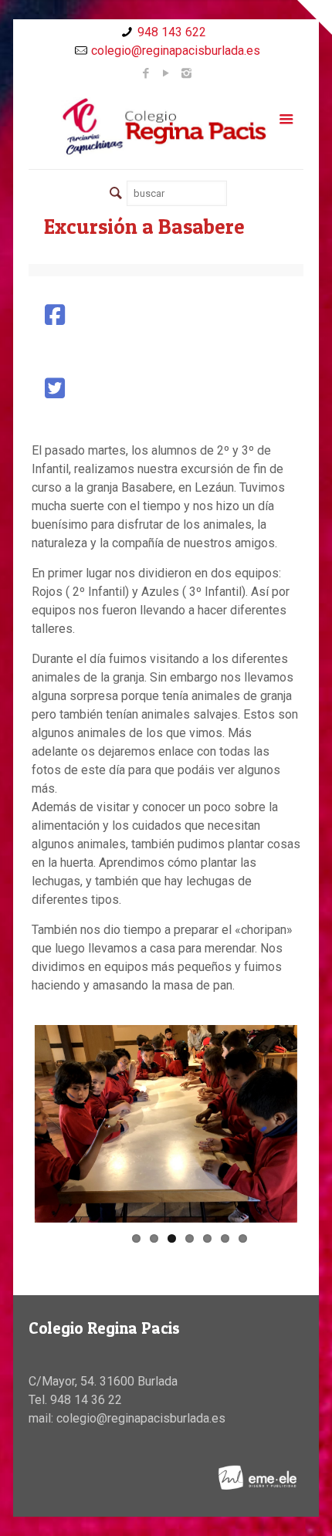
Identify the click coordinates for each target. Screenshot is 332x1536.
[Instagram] (186, 73)
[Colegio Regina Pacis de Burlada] (166, 125)
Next (274, 1123)
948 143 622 (171, 32)
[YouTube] (166, 73)
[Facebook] (146, 73)
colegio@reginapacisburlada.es (175, 50)
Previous (57, 1123)
